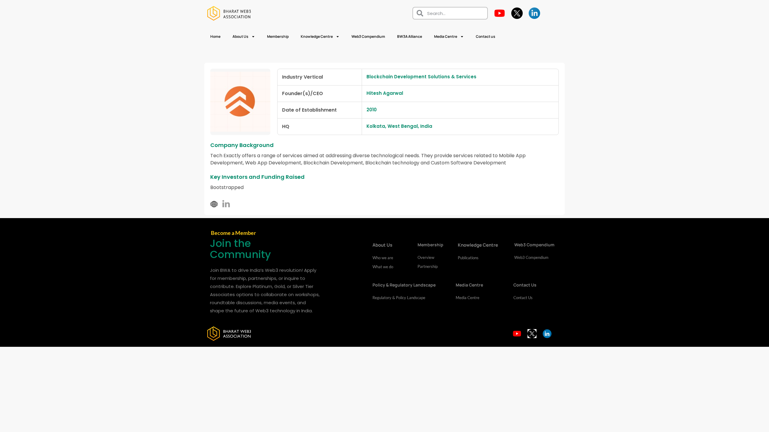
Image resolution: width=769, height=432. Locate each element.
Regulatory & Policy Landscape (398, 297)
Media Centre (445, 36)
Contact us (485, 36)
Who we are (382, 257)
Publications (468, 257)
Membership (278, 36)
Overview (426, 257)
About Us (240, 36)
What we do (382, 266)
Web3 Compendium (368, 36)
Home (215, 36)
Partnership (428, 266)
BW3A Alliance (409, 36)
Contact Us (523, 297)
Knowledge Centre (317, 36)
